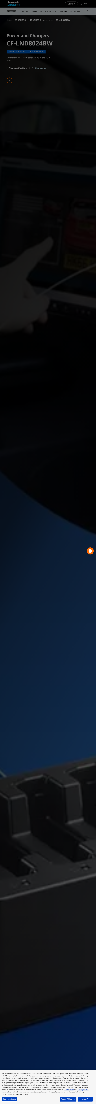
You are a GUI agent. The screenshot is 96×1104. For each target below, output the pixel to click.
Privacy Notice (83, 1090)
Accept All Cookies (68, 1099)
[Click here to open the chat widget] (90, 550)
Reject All (85, 1099)
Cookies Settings (9, 1099)
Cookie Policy (69, 1090)
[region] (48, 1087)
